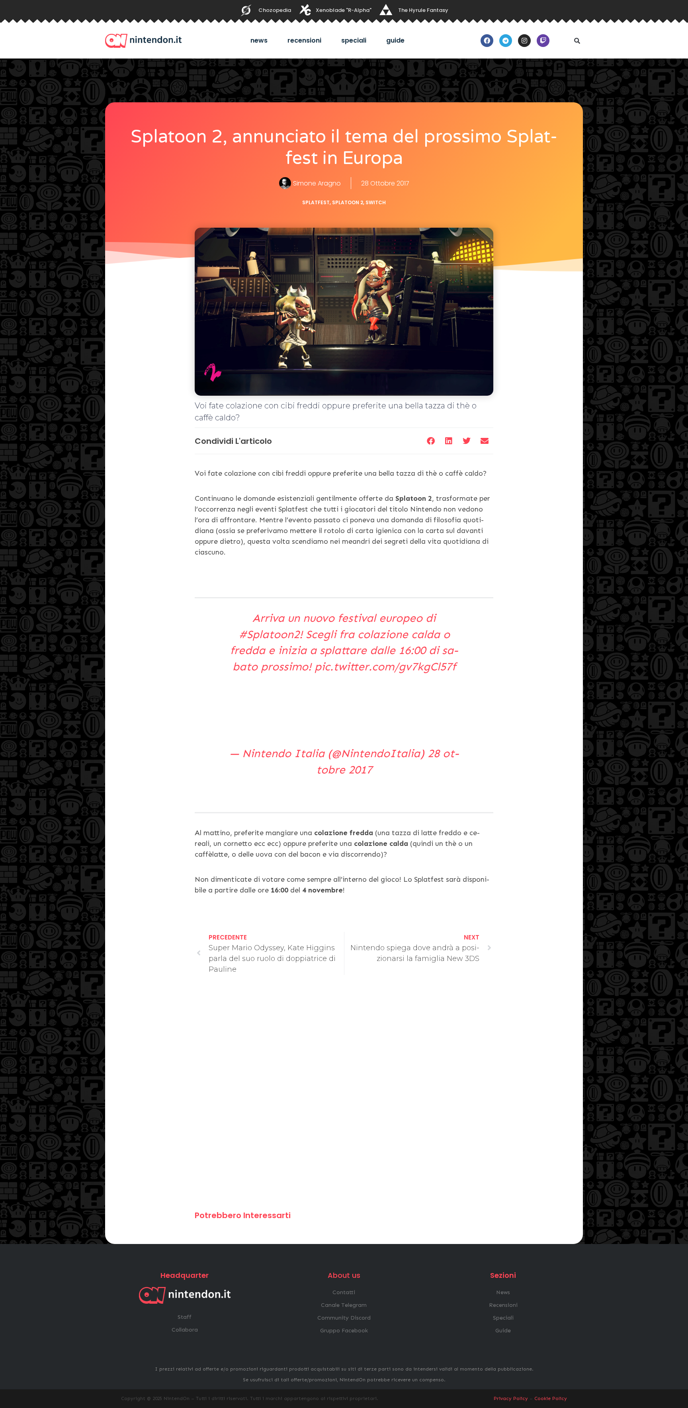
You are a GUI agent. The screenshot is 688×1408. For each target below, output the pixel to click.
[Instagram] (524, 40)
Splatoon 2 (347, 202)
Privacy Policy (511, 1398)
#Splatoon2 (268, 634)
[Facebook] (487, 40)
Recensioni (304, 40)
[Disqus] (344, 1096)
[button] (577, 41)
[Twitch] (543, 40)
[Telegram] (505, 40)
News (259, 40)
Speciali (353, 40)
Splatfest (316, 202)
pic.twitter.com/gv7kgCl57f (385, 666)
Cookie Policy (550, 1398)
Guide (395, 40)
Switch (376, 202)
